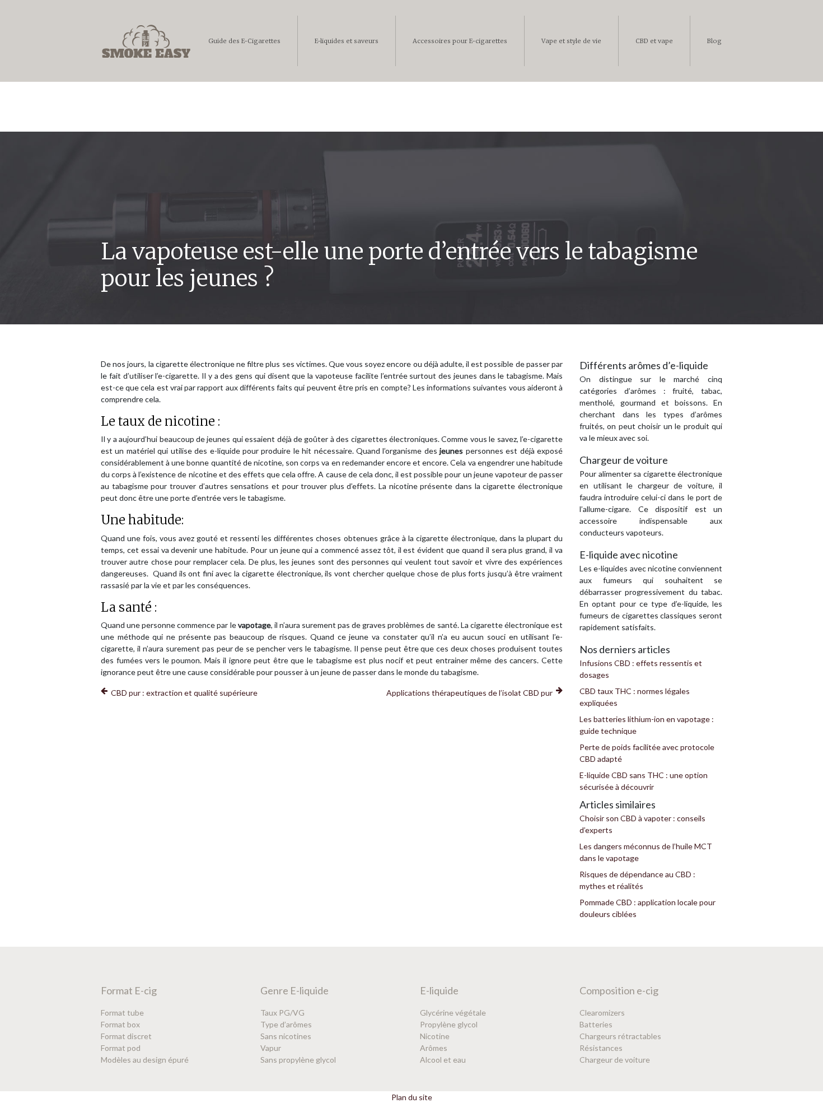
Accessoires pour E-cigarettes (460, 41)
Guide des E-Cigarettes (244, 41)
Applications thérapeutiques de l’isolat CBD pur (469, 692)
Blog (714, 41)
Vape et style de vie (571, 41)
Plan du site (411, 1097)
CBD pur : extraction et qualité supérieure (184, 692)
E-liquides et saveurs (346, 41)
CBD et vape (654, 41)
